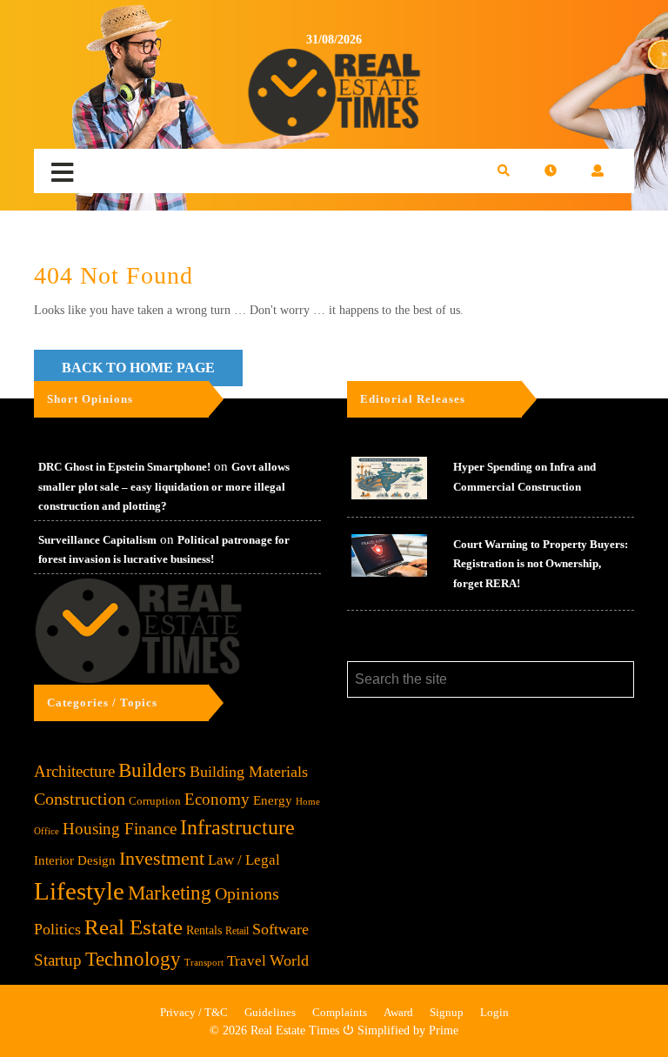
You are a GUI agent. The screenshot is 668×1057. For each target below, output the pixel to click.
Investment (161, 858)
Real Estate (133, 926)
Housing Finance (120, 829)
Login (494, 1012)
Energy (272, 800)
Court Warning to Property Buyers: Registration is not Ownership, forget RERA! (540, 564)
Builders (152, 770)
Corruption (155, 800)
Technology (133, 958)
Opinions (247, 894)
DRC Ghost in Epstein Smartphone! (124, 466)
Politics (57, 929)
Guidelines (270, 1012)
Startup (58, 960)
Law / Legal (244, 860)
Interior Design (75, 860)
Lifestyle (79, 891)
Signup (447, 1012)
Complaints (339, 1012)
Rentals (204, 930)
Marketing (169, 893)
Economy (217, 799)
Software (280, 929)
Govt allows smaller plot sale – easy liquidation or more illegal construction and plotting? (164, 486)
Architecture (74, 771)
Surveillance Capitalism (97, 539)
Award (398, 1012)
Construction (79, 798)
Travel (246, 961)
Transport (204, 962)
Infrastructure (237, 827)
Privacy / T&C (194, 1012)
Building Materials (249, 771)
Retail (237, 931)
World (289, 960)
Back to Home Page (138, 367)
